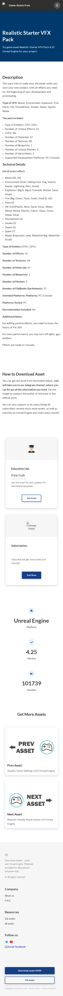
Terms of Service (49, 988)
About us (9, 896)
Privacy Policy (35, 988)
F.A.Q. (8, 901)
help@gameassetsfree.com (16, 988)
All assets (9, 924)
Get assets (10, 919)
